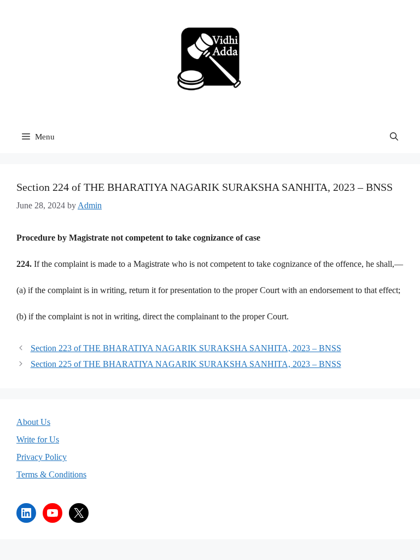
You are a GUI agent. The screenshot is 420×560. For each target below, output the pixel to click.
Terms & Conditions (51, 474)
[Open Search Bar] (394, 136)
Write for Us (37, 439)
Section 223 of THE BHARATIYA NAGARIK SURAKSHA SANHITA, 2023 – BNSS (186, 348)
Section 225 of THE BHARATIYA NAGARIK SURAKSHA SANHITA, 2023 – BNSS (186, 364)
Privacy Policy (41, 457)
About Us (33, 422)
